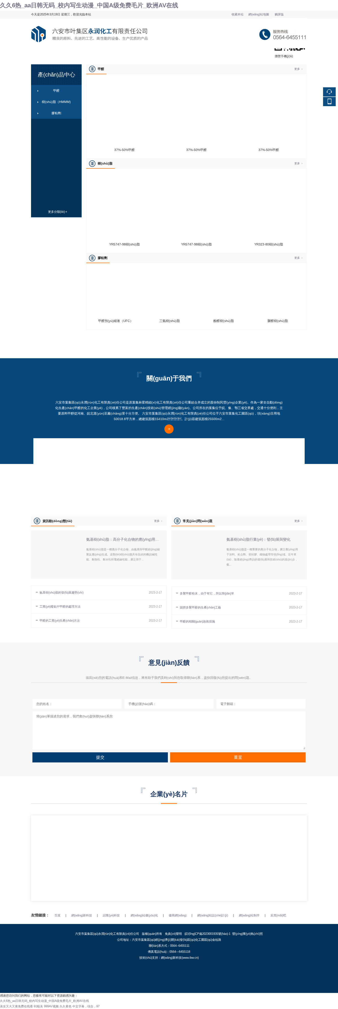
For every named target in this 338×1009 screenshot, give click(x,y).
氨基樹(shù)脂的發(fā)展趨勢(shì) (61, 592)
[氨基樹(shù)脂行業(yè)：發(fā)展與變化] (195, 533)
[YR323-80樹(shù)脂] (268, 176)
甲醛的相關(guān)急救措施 (197, 621)
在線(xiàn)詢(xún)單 (274, 54)
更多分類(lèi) (56, 211)
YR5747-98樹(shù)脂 (124, 244)
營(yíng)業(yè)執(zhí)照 (247, 933)
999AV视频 (51, 1006)
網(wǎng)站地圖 (258, 14)
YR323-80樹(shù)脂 (268, 244)
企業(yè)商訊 (177, 54)
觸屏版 (279, 14)
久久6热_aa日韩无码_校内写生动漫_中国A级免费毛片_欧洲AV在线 (89, 5)
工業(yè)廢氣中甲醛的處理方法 (60, 606)
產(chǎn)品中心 (87, 54)
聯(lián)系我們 (224, 54)
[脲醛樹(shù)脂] (277, 271)
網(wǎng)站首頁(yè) (44, 54)
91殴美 (38, 1006)
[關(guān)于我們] (169, 447)
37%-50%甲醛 (124, 150)
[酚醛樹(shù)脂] (223, 271)
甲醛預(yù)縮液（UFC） (115, 321)
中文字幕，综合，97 (86, 1006)
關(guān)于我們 (133, 54)
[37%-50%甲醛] (124, 82)
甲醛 (56, 90)
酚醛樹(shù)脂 (223, 321)
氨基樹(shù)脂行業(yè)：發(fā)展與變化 (258, 539)
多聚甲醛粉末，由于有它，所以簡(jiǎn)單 (207, 593)
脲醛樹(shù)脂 (277, 321)
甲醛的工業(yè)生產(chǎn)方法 (60, 620)
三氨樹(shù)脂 (169, 321)
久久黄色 (66, 1006)
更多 (297, 69)
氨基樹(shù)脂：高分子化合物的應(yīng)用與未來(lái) (129, 539)
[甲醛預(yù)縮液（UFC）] (115, 271)
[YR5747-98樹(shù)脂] (124, 176)
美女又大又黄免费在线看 (16, 1006)
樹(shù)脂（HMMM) (56, 102)
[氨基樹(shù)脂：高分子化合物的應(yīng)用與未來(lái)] (55, 533)
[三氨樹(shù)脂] (169, 271)
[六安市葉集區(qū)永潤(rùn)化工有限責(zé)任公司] (169, 21)
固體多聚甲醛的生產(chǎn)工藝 (200, 607)
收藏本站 (237, 14)
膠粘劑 (56, 113)
